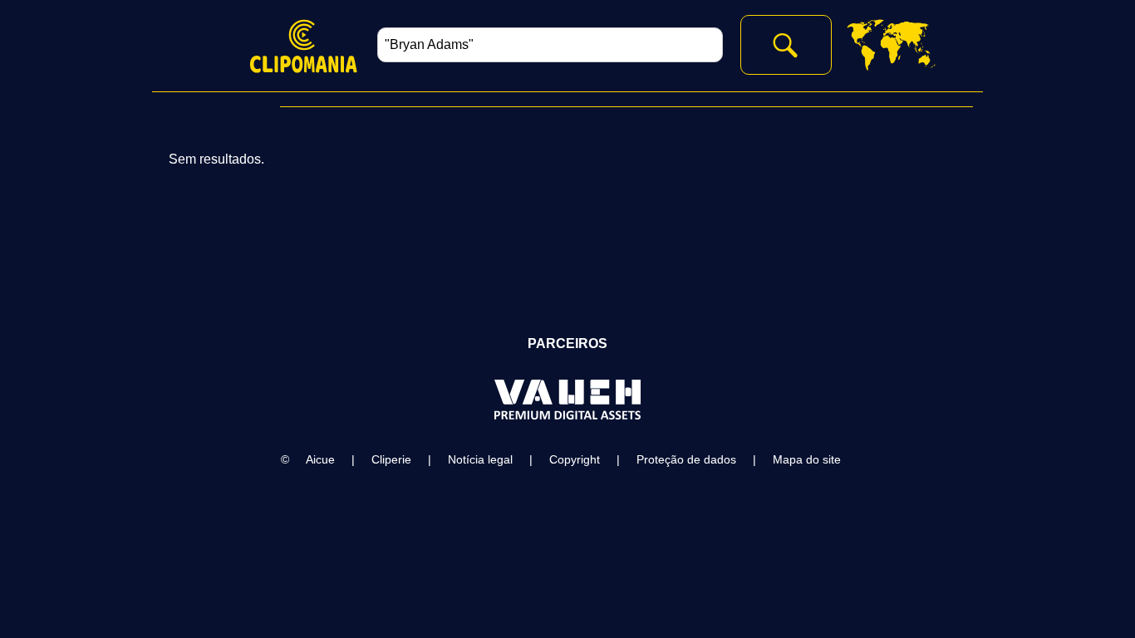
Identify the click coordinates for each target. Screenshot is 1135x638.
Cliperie (391, 459)
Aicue (320, 459)
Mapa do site (807, 459)
